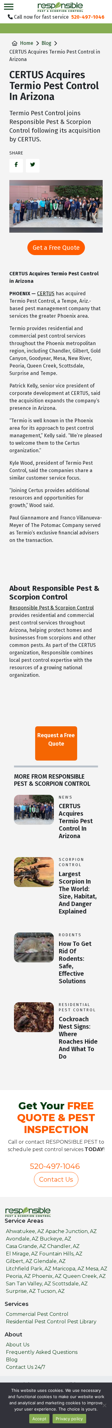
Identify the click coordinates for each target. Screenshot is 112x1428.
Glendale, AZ (50, 1261)
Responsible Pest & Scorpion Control (51, 608)
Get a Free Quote (56, 247)
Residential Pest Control (77, 1007)
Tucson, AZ (51, 1291)
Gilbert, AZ (19, 1261)
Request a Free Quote (56, 739)
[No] (104, 1405)
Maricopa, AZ (68, 1269)
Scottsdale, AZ (70, 1284)
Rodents (70, 934)
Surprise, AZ (21, 1291)
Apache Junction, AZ (71, 1231)
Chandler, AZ (63, 1246)
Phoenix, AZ (47, 1276)
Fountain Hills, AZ (60, 1254)
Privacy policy (69, 1418)
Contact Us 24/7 (25, 1367)
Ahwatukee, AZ (25, 1231)
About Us (17, 1345)
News (66, 797)
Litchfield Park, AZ (28, 1269)
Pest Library (81, 1322)
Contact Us (56, 1179)
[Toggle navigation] (8, 7)
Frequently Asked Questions (41, 1352)
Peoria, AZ (18, 1276)
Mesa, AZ (96, 1269)
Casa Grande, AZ (26, 1246)
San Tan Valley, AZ (28, 1284)
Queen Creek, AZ (84, 1276)
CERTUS (45, 294)
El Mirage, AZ (22, 1254)
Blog (46, 43)
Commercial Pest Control (37, 1314)
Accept (39, 1418)
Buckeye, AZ (55, 1239)
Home (26, 43)
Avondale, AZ (22, 1239)
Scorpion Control (71, 862)
